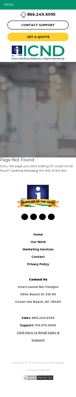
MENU (9, 5)
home (38, 234)
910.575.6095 (45, 325)
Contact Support (38, 25)
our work (38, 242)
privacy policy (38, 264)
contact (38, 257)
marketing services (38, 249)
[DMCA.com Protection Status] (38, 377)
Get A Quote (38, 37)
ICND (38, 52)
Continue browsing (24, 171)
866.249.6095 (40, 14)
